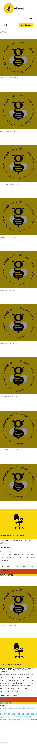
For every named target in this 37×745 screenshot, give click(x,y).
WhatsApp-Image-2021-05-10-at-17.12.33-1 (17, 717)
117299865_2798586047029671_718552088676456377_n (18, 710)
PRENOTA (4, 571)
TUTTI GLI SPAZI (6, 575)
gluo (16, 78)
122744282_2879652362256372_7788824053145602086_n (18, 721)
